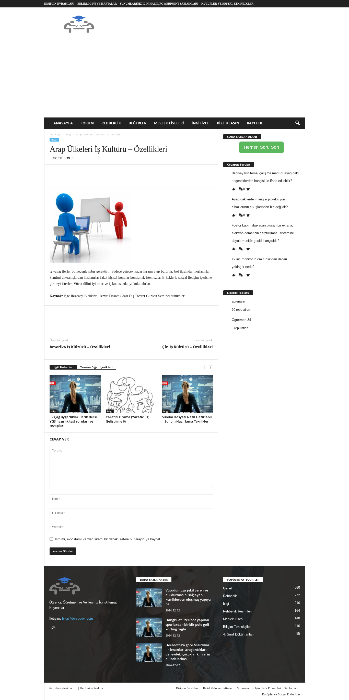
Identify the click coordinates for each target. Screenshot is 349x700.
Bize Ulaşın (228, 123)
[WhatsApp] (90, 172)
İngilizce (200, 123)
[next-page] (210, 367)
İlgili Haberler (63, 367)
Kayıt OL (255, 123)
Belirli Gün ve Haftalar (97, 3)
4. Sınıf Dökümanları (238, 634)
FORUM (87, 123)
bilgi (68, 134)
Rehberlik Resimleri (237, 611)
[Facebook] (55, 172)
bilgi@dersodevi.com (77, 618)
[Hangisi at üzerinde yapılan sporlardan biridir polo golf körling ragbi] (149, 627)
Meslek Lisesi (233, 619)
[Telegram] (113, 172)
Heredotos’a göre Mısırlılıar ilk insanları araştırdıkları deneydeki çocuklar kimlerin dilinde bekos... (188, 652)
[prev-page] (204, 367)
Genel (227, 588)
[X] (66, 172)
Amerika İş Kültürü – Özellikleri (80, 346)
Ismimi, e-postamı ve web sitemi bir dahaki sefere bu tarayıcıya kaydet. (108, 539)
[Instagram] (54, 629)
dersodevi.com (64, 688)
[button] (297, 123)
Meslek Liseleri (169, 123)
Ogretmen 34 (241, 320)
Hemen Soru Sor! (261, 147)
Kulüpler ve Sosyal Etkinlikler (227, 3)
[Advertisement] (174, 79)
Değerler (137, 123)
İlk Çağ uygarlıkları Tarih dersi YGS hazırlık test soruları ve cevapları (73, 421)
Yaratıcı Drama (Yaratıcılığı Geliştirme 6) (127, 419)
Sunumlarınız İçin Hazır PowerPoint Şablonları (159, 3)
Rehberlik (111, 123)
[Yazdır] (102, 172)
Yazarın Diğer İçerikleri (96, 367)
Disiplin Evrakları (59, 3)
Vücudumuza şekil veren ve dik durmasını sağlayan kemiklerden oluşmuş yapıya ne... (188, 597)
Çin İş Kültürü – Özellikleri (187, 346)
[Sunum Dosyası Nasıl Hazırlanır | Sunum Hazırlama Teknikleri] (187, 394)
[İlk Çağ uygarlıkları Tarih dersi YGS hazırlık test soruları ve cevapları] (75, 394)
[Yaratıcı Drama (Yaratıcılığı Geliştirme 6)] (131, 394)
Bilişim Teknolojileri (237, 627)
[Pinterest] (78, 172)
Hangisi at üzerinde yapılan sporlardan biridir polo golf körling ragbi (187, 624)
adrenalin (238, 301)
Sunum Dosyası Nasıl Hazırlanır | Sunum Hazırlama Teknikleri (187, 419)
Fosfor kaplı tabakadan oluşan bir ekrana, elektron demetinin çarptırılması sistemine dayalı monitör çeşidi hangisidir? (263, 233)
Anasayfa (63, 123)
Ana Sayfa (55, 134)
